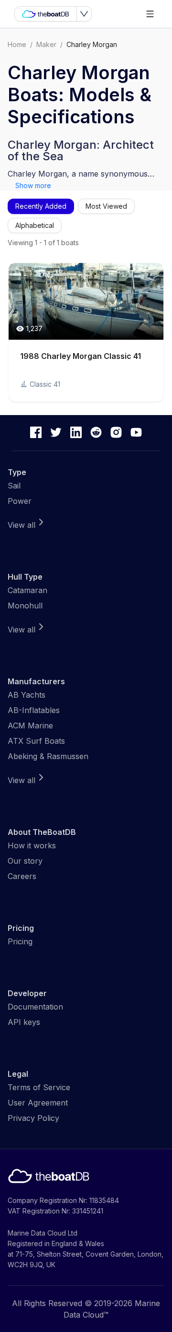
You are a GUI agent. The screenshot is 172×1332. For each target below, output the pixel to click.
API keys (24, 1022)
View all (21, 525)
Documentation (35, 1006)
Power (20, 501)
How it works (32, 845)
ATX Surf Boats (36, 741)
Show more (33, 185)
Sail (14, 485)
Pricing (20, 941)
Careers (22, 876)
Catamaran (27, 590)
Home (17, 44)
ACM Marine (30, 725)
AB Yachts (26, 695)
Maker (46, 44)
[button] (86, 332)
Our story (25, 861)
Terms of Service (39, 1087)
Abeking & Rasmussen (48, 756)
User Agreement (38, 1102)
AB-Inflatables (34, 710)
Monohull (25, 605)
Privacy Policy (33, 1118)
